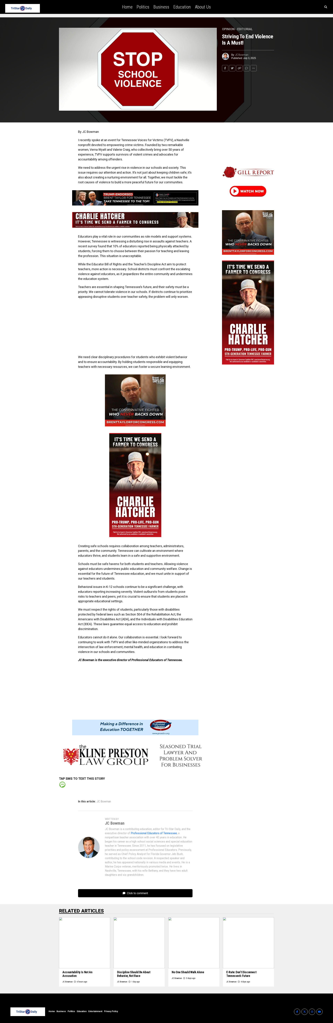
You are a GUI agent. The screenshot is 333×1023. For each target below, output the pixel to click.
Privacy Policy (111, 1011)
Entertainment (95, 1011)
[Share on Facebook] (225, 68)
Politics (143, 7)
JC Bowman (241, 54)
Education (182, 7)
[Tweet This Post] (232, 68)
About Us (203, 7)
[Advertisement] (135, 327)
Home (127, 7)
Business (161, 7)
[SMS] (62, 785)
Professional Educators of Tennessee (154, 833)
